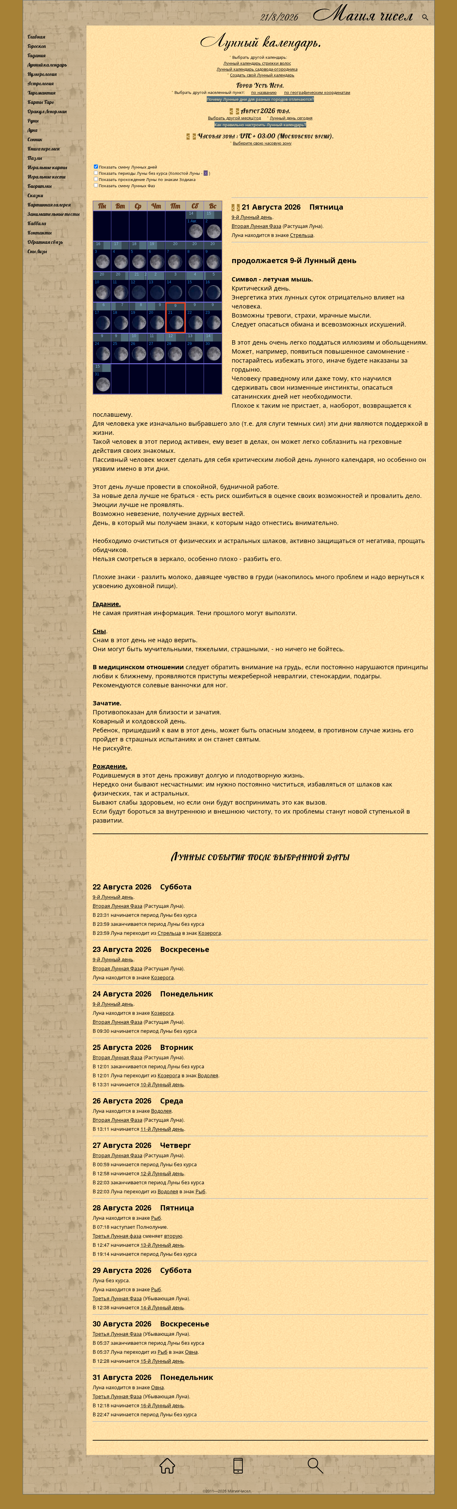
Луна (32, 130)
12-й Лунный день (162, 1173)
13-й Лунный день (162, 1244)
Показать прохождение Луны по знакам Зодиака (147, 179)
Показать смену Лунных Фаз (127, 185)
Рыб (200, 1191)
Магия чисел (362, 13)
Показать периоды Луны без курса (133, 173)
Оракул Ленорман (47, 111)
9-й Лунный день (252, 217)
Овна (191, 1351)
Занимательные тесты (53, 214)
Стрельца (301, 235)
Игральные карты (47, 167)
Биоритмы (39, 186)
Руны (33, 121)
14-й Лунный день (162, 1307)
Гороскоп (36, 46)
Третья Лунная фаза (117, 1235)
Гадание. (107, 603)
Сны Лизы (37, 251)
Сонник (35, 139)
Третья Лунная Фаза (117, 1298)
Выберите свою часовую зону (262, 143)
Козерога (209, 932)
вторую (173, 1235)
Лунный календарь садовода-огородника (257, 69)
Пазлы (34, 158)
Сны (99, 630)
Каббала (36, 223)
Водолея (208, 1075)
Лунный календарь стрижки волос (257, 63)
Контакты (39, 233)
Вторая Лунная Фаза (256, 226)
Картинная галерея (49, 205)
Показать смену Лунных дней (128, 167)
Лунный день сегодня (291, 118)
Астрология (40, 83)
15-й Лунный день (162, 1360)
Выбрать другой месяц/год (234, 118)
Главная (36, 37)
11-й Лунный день (162, 1128)
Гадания (36, 55)
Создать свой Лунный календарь (262, 75)
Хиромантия (41, 93)
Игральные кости (46, 177)
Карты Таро (40, 102)
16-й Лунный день (162, 1405)
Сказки (35, 195)
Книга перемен (43, 149)
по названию (264, 92)
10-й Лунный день (162, 1084)
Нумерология (42, 74)
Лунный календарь (47, 65)
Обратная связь (45, 242)
